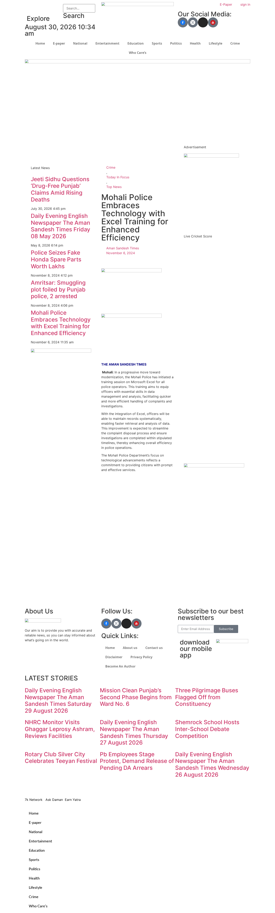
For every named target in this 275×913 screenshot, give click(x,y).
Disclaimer (113, 657)
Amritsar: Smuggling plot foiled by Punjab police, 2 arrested (58, 289)
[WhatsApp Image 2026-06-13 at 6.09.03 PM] (211, 156)
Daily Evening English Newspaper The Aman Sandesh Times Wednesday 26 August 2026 (212, 764)
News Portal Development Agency (53, 148)
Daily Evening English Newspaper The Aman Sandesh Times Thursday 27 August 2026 (134, 732)
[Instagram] (203, 22)
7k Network (189, 577)
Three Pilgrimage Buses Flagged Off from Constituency (206, 697)
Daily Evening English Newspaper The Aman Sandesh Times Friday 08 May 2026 (60, 226)
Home (40, 43)
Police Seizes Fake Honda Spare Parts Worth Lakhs (56, 259)
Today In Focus (117, 177)
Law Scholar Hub (114, 141)
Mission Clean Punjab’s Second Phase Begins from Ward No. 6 (136, 697)
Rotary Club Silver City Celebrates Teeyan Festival (61, 758)
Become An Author (120, 666)
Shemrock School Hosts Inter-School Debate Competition (207, 729)
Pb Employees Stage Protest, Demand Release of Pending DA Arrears (137, 761)
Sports (157, 43)
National (80, 43)
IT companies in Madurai (120, 520)
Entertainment (107, 43)
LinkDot (186, 592)
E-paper (59, 43)
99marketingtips (113, 482)
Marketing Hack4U (194, 572)
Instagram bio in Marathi (119, 525)
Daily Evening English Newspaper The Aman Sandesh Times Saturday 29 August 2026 (58, 700)
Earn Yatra (188, 587)
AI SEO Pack (110, 146)
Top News (114, 187)
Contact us (154, 648)
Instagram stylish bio (117, 545)
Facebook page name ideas (122, 516)
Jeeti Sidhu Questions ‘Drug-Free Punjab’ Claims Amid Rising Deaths (60, 189)
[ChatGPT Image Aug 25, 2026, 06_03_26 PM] (137, 62)
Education (135, 43)
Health (195, 43)
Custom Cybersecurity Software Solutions (133, 156)
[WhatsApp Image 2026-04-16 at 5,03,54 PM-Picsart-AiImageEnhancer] (61, 351)
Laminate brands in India (120, 530)
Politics (176, 43)
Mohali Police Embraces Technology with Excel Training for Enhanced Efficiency (61, 322)
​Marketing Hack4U (193, 788)
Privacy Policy (141, 657)
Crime (235, 43)
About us (130, 648)
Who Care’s (137, 52)
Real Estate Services (116, 151)
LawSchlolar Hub (193, 597)
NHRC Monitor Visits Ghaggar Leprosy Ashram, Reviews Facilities (60, 729)
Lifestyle (215, 43)
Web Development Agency (47, 143)
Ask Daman (188, 582)
